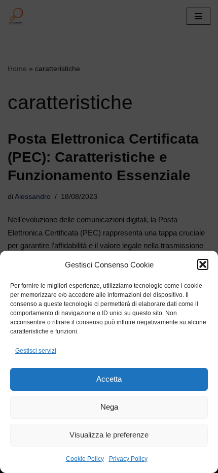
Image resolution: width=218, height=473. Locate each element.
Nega (109, 406)
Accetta (109, 379)
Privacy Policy (128, 458)
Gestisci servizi (35, 350)
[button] (203, 264)
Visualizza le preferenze (109, 434)
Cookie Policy (85, 458)
